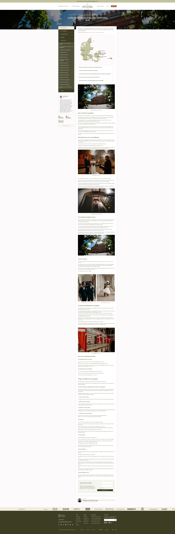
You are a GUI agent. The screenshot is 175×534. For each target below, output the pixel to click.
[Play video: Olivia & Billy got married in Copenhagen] (96, 245)
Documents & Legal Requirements (96, 518)
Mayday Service (86, 521)
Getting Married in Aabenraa (64, 65)
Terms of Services (82, 529)
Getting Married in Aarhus (63, 62)
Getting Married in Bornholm (64, 70)
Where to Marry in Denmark (95, 521)
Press (77, 523)
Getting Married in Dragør (63, 72)
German (107, 529)
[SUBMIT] (115, 520)
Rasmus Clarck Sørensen (90, 500)
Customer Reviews (78, 521)
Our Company (78, 516)
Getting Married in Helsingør (64, 74)
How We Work (78, 518)
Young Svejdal (93, 318)
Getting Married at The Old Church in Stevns (65, 87)
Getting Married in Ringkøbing (64, 79)
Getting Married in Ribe (63, 57)
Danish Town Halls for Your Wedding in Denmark (96, 32)
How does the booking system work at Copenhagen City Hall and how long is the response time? (95, 73)
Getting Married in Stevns (63, 54)
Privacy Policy (88, 529)
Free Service (85, 516)
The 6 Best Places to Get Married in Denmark (92, 14)
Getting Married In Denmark (73, 14)
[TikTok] (68, 524)
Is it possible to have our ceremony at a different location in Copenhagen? (91, 80)
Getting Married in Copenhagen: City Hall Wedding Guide (66, 47)
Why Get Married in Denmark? (95, 516)
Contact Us (77, 524)
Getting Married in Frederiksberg (64, 49)
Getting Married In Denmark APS (71, 529)
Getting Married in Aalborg (63, 67)
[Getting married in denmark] (87, 6)
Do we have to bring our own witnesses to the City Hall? (88, 70)
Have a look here (91, 366)
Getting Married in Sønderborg (64, 84)
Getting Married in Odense (63, 77)
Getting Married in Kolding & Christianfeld (64, 60)
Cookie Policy (93, 529)
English (102, 529)
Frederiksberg (83, 416)
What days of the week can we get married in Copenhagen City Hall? (90, 67)
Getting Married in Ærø (63, 52)
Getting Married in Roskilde (63, 82)
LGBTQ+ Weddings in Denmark (95, 523)
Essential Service (86, 518)
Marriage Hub (81, 14)
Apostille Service (86, 523)
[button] (96, 67)
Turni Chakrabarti (65, 96)
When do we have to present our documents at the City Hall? (89, 77)
